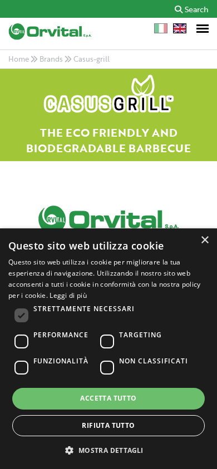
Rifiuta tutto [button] (108, 425)
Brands (51, 58)
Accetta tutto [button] (108, 398)
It (160, 28)
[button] (108, 449)
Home (18, 58)
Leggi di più (68, 295)
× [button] (204, 240)
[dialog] (108, 348)
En (179, 28)
